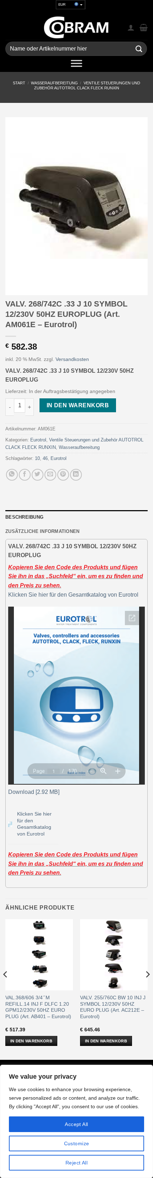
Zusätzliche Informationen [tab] (42, 531)
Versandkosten (72, 359)
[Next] (147, 988)
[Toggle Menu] (76, 65)
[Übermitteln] (139, 49)
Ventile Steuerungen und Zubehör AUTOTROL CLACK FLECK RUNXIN (87, 85)
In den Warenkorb (78, 405)
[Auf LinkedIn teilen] (76, 475)
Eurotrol (38, 440)
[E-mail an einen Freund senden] (50, 475)
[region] (76, 1121)
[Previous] (5, 988)
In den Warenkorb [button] (31, 1041)
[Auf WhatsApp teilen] (12, 475)
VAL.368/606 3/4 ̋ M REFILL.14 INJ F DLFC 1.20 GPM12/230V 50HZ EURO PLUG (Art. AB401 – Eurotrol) (38, 1007)
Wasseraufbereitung (54, 83)
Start (19, 83)
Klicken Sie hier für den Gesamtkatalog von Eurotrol (73, 595)
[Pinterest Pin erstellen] (63, 475)
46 (45, 458)
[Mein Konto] (130, 27)
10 (37, 458)
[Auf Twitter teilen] (37, 475)
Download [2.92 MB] (33, 792)
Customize (76, 1143)
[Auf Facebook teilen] (25, 475)
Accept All (76, 1124)
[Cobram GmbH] (76, 27)
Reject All (76, 1163)
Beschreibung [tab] (24, 517)
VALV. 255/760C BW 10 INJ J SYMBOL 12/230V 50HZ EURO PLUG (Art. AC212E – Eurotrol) (113, 1007)
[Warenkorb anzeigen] (143, 27)
